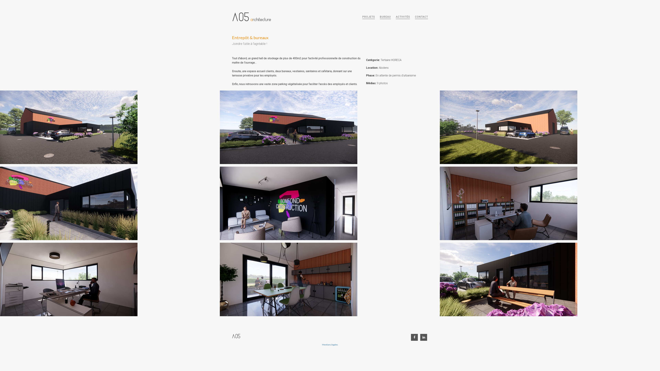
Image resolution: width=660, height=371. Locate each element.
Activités (403, 16)
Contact (421, 16)
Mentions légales (330, 344)
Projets (368, 16)
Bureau (385, 16)
